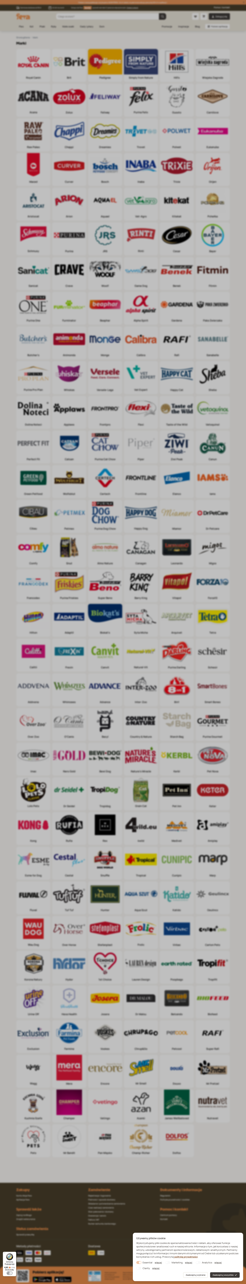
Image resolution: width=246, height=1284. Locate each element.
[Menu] (4, 1253)
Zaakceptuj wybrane (195, 1275)
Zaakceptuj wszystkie (223, 1275)
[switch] (9, 1273)
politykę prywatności (186, 1256)
